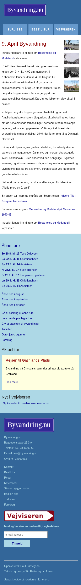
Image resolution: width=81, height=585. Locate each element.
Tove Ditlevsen (20, 253)
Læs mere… (13, 382)
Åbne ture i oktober (13, 304)
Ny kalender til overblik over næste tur (26, 403)
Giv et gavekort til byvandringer (20, 323)
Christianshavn (20, 259)
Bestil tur (41, 29)
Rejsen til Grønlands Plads (28, 360)
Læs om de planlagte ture (17, 318)
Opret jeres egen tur (14, 334)
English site (11, 493)
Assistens (17, 264)
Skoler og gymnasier (16, 488)
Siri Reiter (31, 571)
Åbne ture (11, 245)
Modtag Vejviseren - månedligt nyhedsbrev (31, 526)
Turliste (15, 29)
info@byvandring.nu (25, 453)
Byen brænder (19, 269)
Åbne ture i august (13, 294)
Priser (7, 477)
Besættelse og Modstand (53, 222)
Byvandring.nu (12, 437)
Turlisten (7, 329)
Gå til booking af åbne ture (17, 312)
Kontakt (9, 466)
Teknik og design (14, 571)
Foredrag (7, 339)
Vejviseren (66, 29)
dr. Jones (47, 571)
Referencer (10, 483)
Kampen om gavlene (23, 275)
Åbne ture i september (15, 299)
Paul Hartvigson (29, 566)
